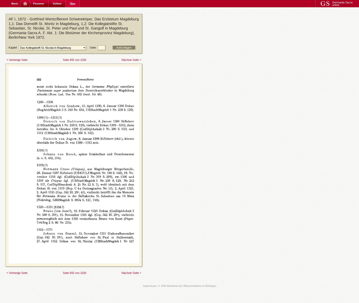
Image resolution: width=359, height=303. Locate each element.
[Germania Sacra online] (24, 3)
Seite (93, 47)
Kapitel (13, 47)
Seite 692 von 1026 (74, 59)
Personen (38, 3)
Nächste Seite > (131, 59)
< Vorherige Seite (17, 59)
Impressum (149, 286)
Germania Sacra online (342, 4)
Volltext (57, 3)
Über (72, 3)
